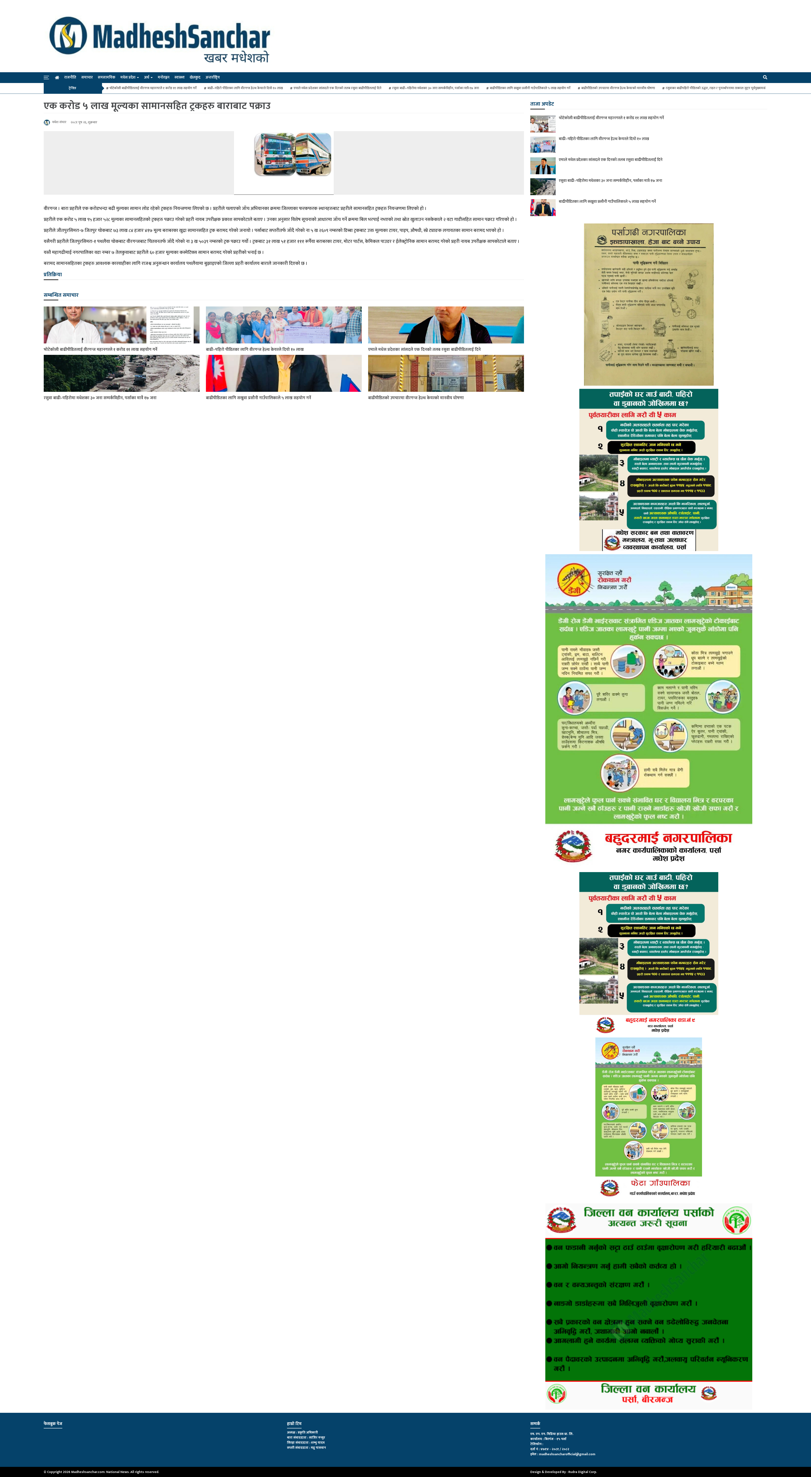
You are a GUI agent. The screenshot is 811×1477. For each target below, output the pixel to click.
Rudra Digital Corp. (582, 1472)
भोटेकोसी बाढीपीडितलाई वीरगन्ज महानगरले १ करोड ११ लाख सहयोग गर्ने (153, 88)
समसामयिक (106, 77)
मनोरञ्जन (163, 77)
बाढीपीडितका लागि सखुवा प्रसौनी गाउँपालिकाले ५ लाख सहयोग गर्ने (530, 88)
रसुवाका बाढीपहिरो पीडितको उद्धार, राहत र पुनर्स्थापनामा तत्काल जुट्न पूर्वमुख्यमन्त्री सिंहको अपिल (725, 88)
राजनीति (70, 77)
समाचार (87, 77)
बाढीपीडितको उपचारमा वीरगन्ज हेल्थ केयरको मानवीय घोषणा (618, 88)
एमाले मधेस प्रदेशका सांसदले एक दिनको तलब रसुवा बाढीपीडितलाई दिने (337, 88)
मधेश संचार (59, 122)
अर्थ (146, 77)
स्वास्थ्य (179, 77)
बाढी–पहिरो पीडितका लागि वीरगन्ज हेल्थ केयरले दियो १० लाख (245, 88)
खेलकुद (195, 77)
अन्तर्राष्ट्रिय (212, 77)
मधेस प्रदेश (127, 77)
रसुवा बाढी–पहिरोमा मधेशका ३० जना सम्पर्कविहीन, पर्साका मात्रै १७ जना (435, 88)
